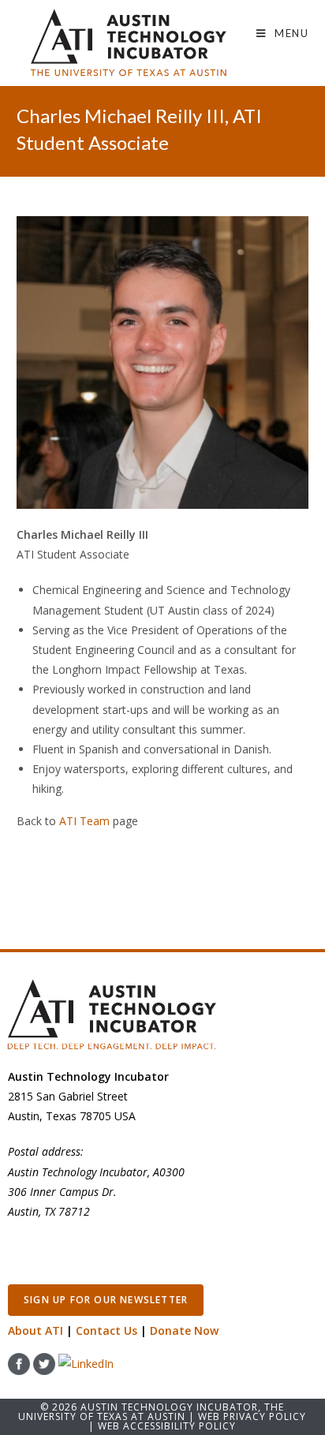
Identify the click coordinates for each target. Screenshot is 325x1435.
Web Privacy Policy (252, 1416)
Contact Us (106, 1330)
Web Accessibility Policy (167, 1426)
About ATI (35, 1330)
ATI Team (84, 820)
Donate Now (184, 1330)
